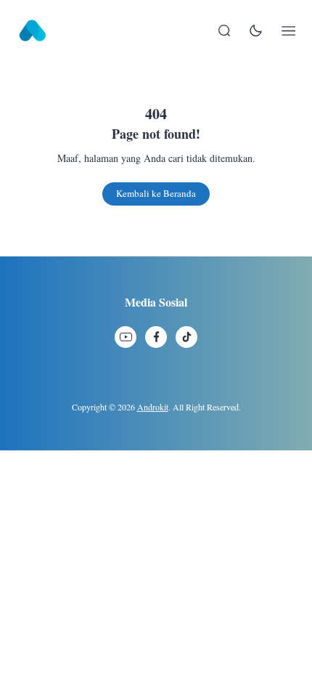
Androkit (152, 407)
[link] (125, 337)
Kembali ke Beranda (156, 193)
